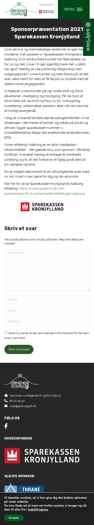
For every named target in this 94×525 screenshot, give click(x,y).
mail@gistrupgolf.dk (22, 406)
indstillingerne (38, 510)
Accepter (14, 518)
